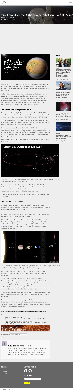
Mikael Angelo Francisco (23, 346)
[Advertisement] (36, 38)
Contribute (5, 373)
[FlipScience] (5, 3)
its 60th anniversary (19, 306)
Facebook (11, 357)
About (4, 370)
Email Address (5, 334)
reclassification (6, 88)
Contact (4, 372)
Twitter (5, 357)
